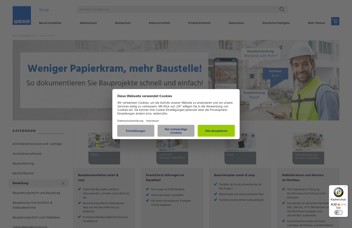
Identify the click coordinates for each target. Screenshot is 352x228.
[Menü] (345, 187)
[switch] (338, 212)
